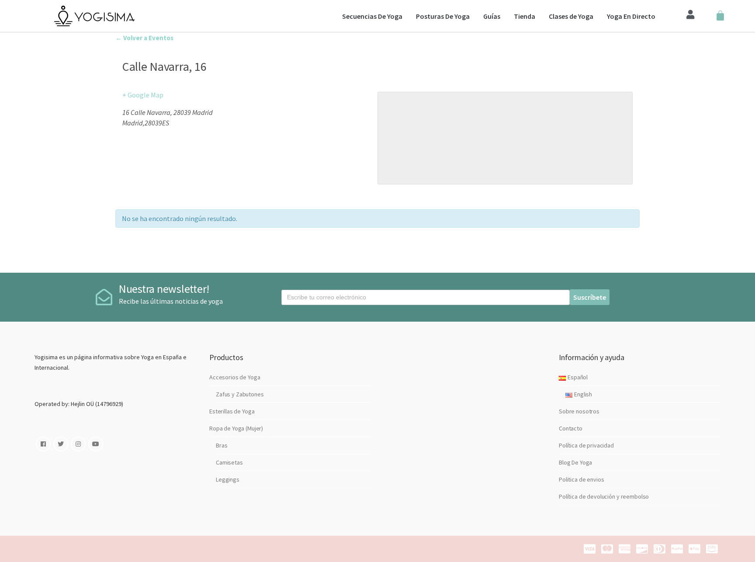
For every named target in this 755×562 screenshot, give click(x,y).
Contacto (570, 428)
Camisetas (229, 462)
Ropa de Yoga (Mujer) (236, 428)
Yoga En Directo (631, 16)
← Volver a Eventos (144, 38)
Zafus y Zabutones (240, 394)
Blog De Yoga (575, 462)
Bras (221, 445)
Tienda (524, 16)
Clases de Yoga (571, 16)
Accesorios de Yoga (234, 377)
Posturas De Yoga (443, 16)
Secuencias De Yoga (372, 16)
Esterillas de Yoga (231, 411)
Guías (491, 16)
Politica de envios (581, 479)
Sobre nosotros (579, 411)
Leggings (227, 479)
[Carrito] (720, 16)
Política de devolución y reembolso (604, 496)
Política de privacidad (586, 445)
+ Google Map (142, 94)
